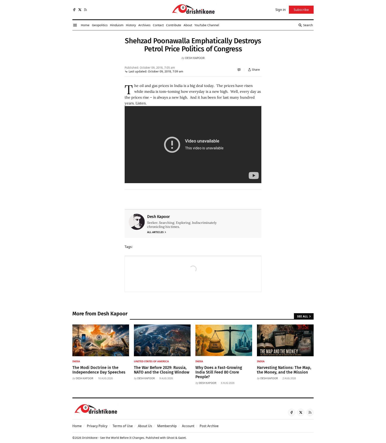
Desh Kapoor (195, 58)
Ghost (171, 438)
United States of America (151, 361)
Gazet (182, 438)
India (76, 361)
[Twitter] (80, 9)
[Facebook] (74, 9)
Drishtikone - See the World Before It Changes (113, 438)
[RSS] (85, 9)
